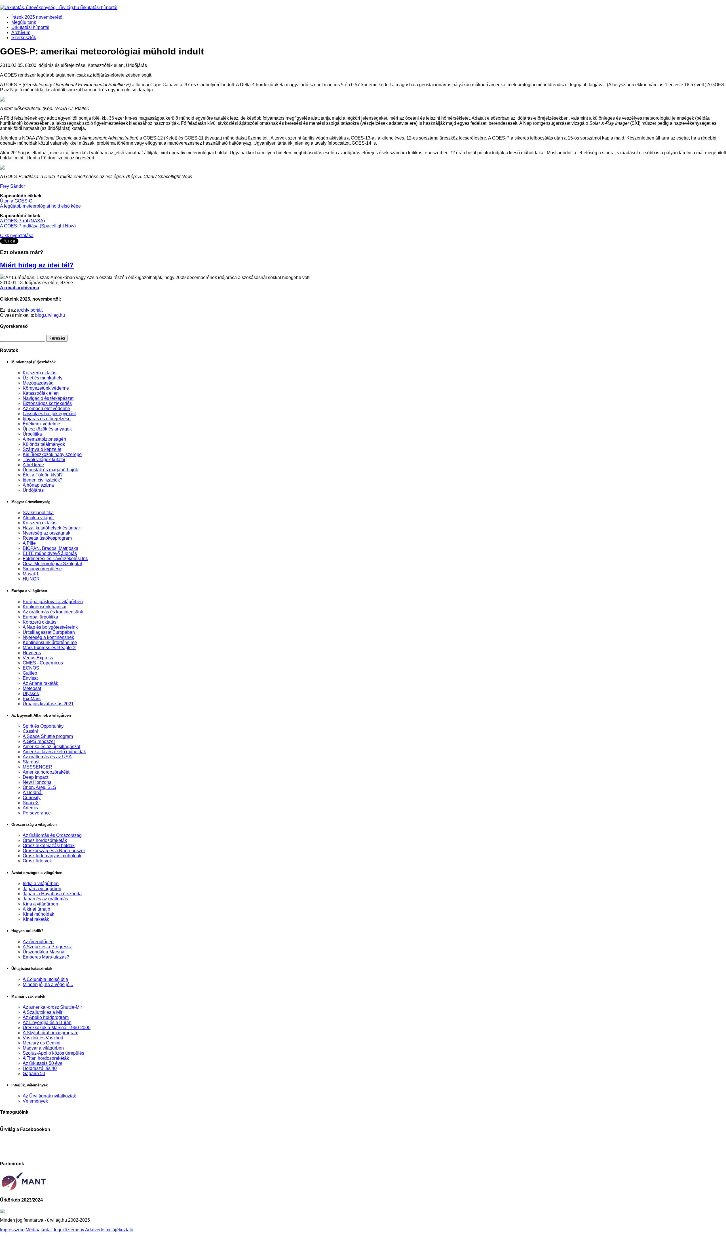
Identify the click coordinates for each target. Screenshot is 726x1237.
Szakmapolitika (38, 512)
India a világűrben (41, 883)
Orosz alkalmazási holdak (49, 845)
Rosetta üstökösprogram (47, 538)
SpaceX (31, 802)
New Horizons (37, 782)
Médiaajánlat (39, 1229)
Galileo (30, 673)
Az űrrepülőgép (38, 941)
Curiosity (32, 797)
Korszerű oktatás (39, 372)
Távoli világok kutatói (44, 459)
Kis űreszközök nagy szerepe (52, 454)
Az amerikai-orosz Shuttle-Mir (52, 1007)
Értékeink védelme (41, 423)
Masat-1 (31, 573)
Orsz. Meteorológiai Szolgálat (52, 563)
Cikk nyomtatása (16, 235)
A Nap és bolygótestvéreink (50, 627)
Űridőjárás (33, 490)
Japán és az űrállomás (45, 898)
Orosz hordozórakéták (45, 840)
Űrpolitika (32, 434)
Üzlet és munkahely (42, 377)
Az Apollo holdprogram (46, 1017)
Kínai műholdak (38, 914)
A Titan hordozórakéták (46, 1058)
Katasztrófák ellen (41, 393)
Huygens (32, 652)
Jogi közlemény (68, 1229)
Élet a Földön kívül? (43, 474)
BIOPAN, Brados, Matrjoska (50, 548)
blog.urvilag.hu (50, 315)
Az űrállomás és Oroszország (52, 835)
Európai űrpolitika (40, 617)
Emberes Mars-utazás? (46, 957)
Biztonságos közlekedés (47, 403)
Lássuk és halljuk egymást (49, 413)
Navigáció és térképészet (48, 398)
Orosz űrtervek (37, 860)
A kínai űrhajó (36, 909)
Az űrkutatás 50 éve (42, 1063)
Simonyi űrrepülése (42, 568)
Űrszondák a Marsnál (44, 951)
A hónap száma (38, 485)
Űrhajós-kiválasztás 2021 (48, 703)
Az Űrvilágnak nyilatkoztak (49, 1096)
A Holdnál (33, 792)
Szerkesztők (23, 37)
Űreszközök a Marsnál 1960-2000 (56, 1027)
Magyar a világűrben (43, 1048)
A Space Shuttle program (48, 736)
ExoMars (32, 698)
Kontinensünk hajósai (44, 606)
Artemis (30, 807)
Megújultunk (23, 22)
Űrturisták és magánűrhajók (50, 469)
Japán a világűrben (42, 888)
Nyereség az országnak (46, 533)
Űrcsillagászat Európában (49, 632)
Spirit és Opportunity (43, 726)
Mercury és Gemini (41, 1042)
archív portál (29, 310)
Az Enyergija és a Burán (47, 1022)
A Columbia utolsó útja (45, 979)
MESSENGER (37, 767)
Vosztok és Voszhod (43, 1037)
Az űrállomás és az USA (47, 756)
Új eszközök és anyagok (47, 429)
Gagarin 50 (34, 1073)
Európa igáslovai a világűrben (53, 601)
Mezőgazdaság (38, 383)
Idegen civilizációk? (42, 480)
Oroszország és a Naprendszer (54, 850)
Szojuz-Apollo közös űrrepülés (53, 1053)
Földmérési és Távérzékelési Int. (55, 558)
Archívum (20, 32)
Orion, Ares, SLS (39, 787)
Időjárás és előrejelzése (47, 418)
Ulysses (31, 693)
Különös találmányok (44, 444)
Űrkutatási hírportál (30, 27)
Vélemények (35, 1101)
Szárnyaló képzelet (42, 449)
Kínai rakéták (36, 919)
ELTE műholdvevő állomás (50, 553)
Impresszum (12, 1229)
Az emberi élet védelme (46, 408)
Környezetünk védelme (46, 388)
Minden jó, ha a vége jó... (48, 984)
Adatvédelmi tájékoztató (109, 1229)
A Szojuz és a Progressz (47, 946)
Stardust (31, 761)
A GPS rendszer (39, 741)
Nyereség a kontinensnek (48, 637)
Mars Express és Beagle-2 (49, 647)
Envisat (30, 678)
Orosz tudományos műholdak (52, 855)
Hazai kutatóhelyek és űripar (51, 527)
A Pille (29, 543)
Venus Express (38, 657)
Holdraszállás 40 (40, 1068)
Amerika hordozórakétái (47, 772)
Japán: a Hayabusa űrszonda (52, 893)
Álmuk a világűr (38, 517)
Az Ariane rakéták (40, 683)
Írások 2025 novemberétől (37, 17)
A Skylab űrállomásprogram (50, 1032)
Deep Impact (35, 777)
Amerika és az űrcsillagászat (51, 746)
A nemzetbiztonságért (44, 439)
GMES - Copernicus (43, 662)
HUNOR (31, 579)
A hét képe (33, 464)
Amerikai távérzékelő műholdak (54, 751)
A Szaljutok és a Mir (42, 1012)
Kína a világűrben (40, 904)
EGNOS (31, 668)
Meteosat (32, 688)
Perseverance (37, 812)
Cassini (30, 731)
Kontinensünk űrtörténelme (50, 642)
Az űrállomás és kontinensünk (53, 611)
